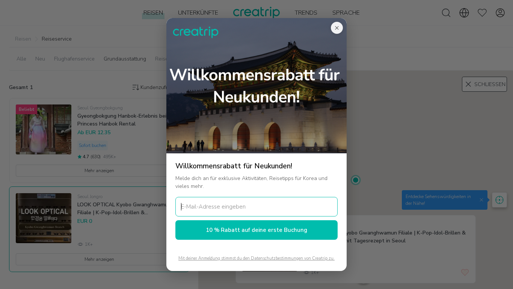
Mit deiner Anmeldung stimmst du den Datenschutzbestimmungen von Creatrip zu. (256, 258)
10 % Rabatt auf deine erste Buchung (256, 230)
